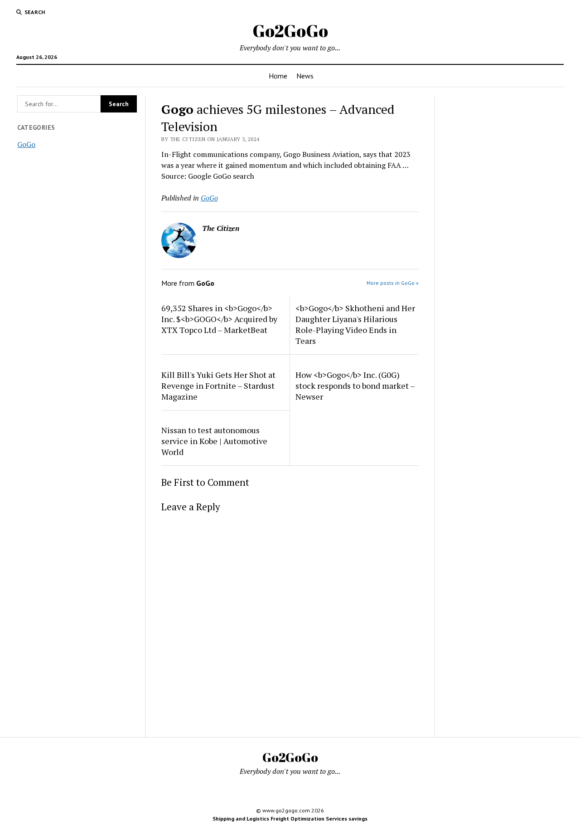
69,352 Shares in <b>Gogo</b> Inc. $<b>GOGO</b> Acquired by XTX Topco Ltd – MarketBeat (219, 319)
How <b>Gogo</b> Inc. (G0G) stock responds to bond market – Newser (355, 385)
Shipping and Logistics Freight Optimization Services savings (290, 818)
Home (278, 75)
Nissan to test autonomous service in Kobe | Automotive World (214, 441)
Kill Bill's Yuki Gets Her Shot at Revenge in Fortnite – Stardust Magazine (218, 385)
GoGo (26, 144)
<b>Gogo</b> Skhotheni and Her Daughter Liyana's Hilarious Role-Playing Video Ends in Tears (355, 324)
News (305, 75)
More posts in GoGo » (393, 282)
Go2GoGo (290, 30)
